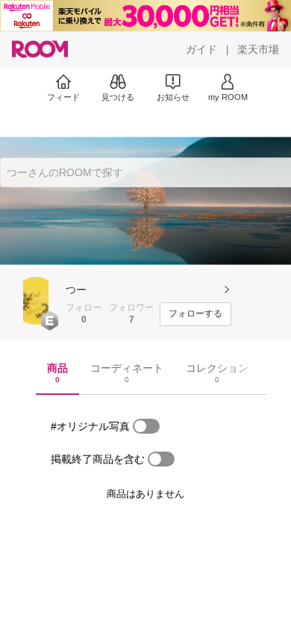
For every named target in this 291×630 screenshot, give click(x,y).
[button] (36, 301)
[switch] (146, 426)
